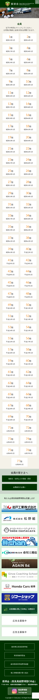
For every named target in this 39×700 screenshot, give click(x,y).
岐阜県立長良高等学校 (20, 647)
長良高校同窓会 (19, 655)
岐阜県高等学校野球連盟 (19, 664)
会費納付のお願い (19, 487)
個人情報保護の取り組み (19, 673)
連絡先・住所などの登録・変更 (19, 479)
